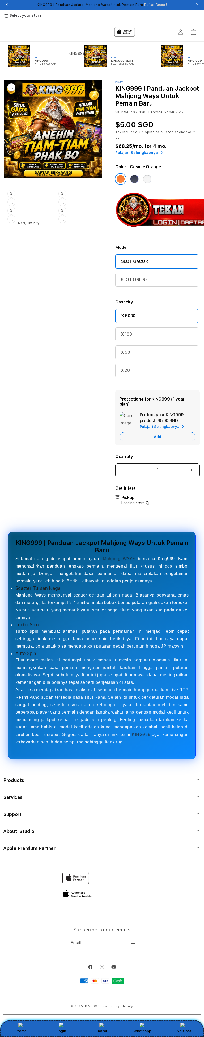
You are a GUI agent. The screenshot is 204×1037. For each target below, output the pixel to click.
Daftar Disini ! (155, 5)
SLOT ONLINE (134, 279)
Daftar (102, 1031)
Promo (21, 1031)
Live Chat (183, 1031)
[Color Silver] (147, 179)
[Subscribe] (133, 943)
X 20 (125, 370)
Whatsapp (142, 1031)
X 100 (126, 334)
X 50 (125, 352)
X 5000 (128, 315)
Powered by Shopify (117, 1006)
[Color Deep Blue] (134, 179)
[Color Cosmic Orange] (120, 179)
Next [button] (197, 4)
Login (61, 1031)
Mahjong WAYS (119, 558)
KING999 (141, 734)
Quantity (124, 456)
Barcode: (156, 112)
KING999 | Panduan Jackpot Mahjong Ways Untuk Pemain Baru (102, 5)
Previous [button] (7, 4)
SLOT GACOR (134, 261)
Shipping (147, 132)
